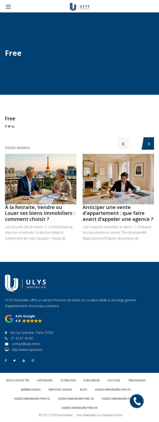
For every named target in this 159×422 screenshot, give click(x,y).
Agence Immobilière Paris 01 (113, 389)
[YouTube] (24, 360)
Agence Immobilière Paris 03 (76, 398)
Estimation (68, 380)
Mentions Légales (60, 389)
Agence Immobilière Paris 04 (120, 398)
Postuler (114, 380)
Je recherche (92, 380)
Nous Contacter (17, 380)
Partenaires (45, 380)
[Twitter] (14, 360)
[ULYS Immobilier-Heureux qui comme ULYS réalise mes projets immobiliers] (79, 6)
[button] (23, 319)
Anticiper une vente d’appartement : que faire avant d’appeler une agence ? (118, 213)
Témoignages (137, 380)
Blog (83, 389)
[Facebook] (5, 360)
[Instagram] (33, 360)
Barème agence (31, 389)
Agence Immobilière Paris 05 (80, 408)
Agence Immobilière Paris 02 (32, 398)
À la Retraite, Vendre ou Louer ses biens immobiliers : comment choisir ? (40, 213)
